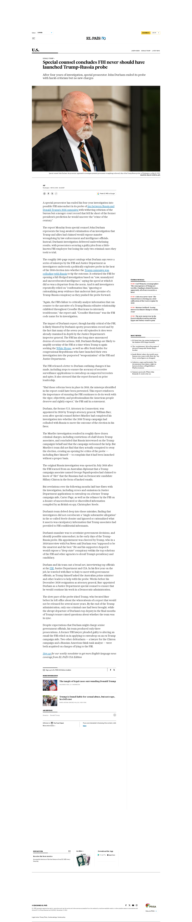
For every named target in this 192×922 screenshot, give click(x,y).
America (45, 715)
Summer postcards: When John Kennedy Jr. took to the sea (143, 373)
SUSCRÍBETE (146, 33)
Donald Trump (145, 51)
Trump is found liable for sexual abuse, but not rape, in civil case (87, 698)
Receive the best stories (42, 856)
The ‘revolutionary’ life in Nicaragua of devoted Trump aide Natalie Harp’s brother (145, 348)
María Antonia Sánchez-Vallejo (69, 702)
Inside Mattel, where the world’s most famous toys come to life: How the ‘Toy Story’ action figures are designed (145, 356)
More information (48, 726)
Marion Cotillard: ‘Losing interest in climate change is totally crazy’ (144, 310)
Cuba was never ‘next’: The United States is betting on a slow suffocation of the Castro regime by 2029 (144, 300)
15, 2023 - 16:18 (57, 188)
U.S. (35, 50)
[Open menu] (33, 38)
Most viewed (136, 335)
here (84, 726)
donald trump (48, 58)
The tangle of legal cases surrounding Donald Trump (87, 681)
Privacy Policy (43, 917)
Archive (79, 851)
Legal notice (35, 917)
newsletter (38, 851)
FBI (52, 568)
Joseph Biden (135, 51)
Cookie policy (61, 917)
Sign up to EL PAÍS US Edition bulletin (58, 670)
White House (63, 348)
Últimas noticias (137, 280)
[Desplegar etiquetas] (114, 715)
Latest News (156, 51)
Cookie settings (52, 917)
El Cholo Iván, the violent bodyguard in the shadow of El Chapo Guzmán (145, 341)
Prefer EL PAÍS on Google (107, 193)
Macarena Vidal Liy (65, 684)
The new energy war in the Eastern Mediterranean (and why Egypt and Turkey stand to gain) (143, 318)
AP (44, 185)
